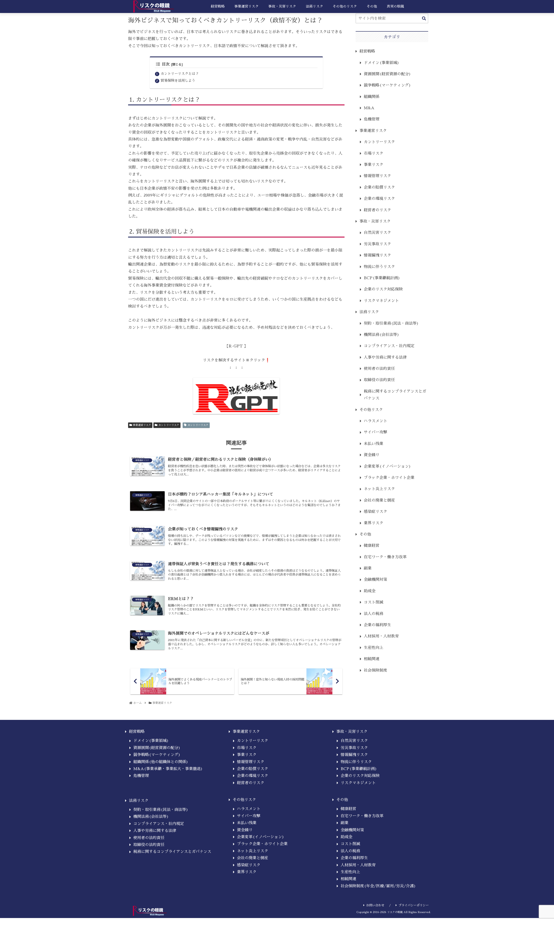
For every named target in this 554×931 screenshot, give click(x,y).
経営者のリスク (377, 210)
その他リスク (371, 410)
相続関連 (371, 659)
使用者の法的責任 (379, 369)
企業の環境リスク (379, 199)
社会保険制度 (375, 670)
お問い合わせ (375, 905)
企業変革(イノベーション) (387, 466)
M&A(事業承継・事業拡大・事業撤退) (168, 769)
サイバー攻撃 (375, 432)
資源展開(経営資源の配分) (387, 74)
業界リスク (373, 523)
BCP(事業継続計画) (382, 278)
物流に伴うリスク (379, 267)
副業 (368, 568)
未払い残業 (373, 444)
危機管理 (371, 119)
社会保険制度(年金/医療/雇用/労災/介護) (378, 886)
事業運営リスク (142, 425)
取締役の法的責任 (379, 380)
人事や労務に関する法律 (385, 357)
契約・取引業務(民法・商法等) (391, 323)
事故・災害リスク (375, 221)
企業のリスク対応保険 (383, 289)
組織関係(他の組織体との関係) (160, 762)
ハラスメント (375, 421)
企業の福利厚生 (377, 625)
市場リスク (373, 153)
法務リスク (369, 312)
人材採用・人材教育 (381, 636)
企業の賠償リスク (379, 187)
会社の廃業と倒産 (379, 500)
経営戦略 (367, 51)
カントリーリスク (168, 425)
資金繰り (371, 455)
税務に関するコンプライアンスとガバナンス (395, 394)
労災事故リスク (377, 244)
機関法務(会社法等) (381, 335)
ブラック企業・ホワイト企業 (389, 478)
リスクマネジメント (381, 301)
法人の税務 (373, 614)
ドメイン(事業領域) (381, 63)
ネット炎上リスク (379, 489)
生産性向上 (373, 648)
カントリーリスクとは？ (180, 73)
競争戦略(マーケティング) (387, 85)
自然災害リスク (377, 232)
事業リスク (373, 165)
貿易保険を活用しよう (178, 80)
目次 (166, 64)
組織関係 (371, 97)
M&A (369, 108)
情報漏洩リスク (377, 255)
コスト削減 (373, 602)
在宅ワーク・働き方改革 (385, 557)
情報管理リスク (377, 176)
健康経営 (371, 545)
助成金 (369, 591)
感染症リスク (375, 512)
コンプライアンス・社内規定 (389, 346)
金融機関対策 (375, 579)
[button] (424, 18)
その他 (365, 534)
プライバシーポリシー (413, 905)
